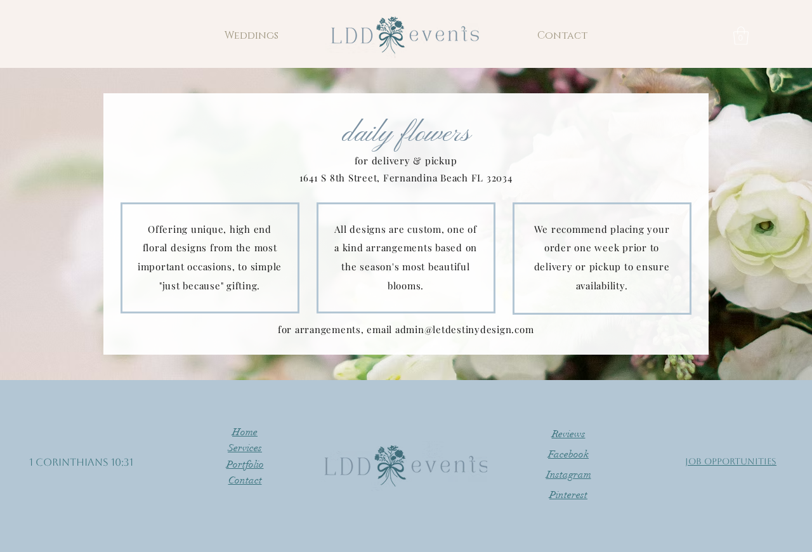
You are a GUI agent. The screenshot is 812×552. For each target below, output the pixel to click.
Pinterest (568, 495)
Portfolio (245, 464)
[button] (251, 35)
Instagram (568, 474)
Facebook (568, 454)
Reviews (569, 434)
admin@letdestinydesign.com (464, 329)
